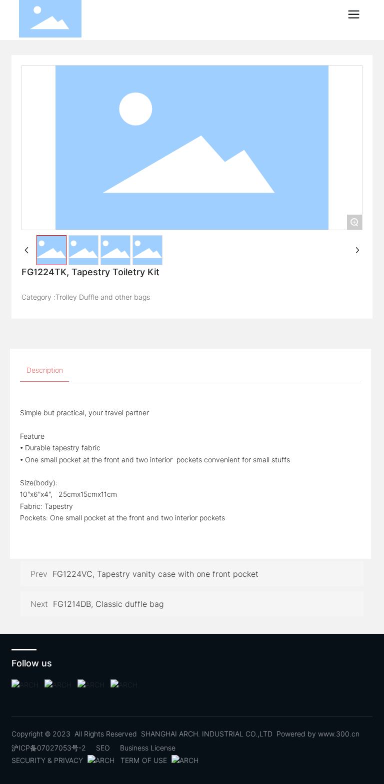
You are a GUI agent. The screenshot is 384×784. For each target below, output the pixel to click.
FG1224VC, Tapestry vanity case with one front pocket (155, 574)
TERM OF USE (144, 760)
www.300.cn (339, 734)
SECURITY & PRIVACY (48, 760)
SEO (103, 748)
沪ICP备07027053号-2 (49, 748)
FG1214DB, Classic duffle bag (108, 604)
